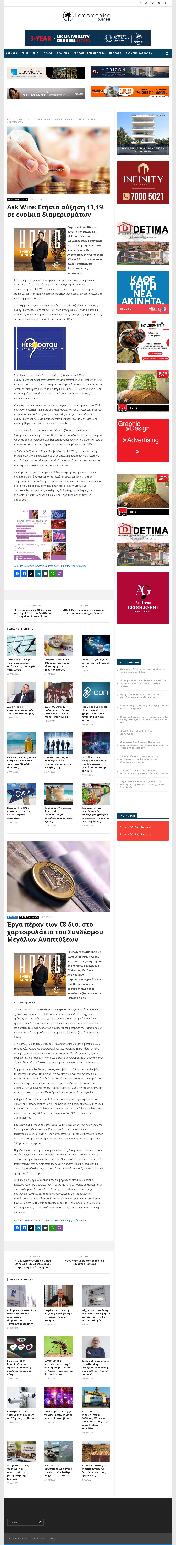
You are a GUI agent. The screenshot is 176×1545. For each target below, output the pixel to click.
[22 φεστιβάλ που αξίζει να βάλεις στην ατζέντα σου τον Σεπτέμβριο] (58, 1397)
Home (10, 119)
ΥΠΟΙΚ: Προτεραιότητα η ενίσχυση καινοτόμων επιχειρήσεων (84, 610)
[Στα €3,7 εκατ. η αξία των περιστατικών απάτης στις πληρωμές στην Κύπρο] (21, 645)
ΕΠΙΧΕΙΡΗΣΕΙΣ (30, 53)
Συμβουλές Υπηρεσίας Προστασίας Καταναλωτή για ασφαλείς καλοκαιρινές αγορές (58, 814)
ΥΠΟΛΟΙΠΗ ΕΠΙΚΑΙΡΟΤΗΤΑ (89, 53)
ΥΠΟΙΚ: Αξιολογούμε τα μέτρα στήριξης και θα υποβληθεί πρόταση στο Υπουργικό (33, 1262)
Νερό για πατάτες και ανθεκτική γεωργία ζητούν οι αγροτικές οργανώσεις (94, 1470)
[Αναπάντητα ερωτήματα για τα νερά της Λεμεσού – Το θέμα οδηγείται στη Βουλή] (58, 1451)
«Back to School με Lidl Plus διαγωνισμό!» (136, 732)
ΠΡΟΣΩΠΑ (115, 53)
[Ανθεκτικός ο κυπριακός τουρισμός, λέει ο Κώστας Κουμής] (21, 692)
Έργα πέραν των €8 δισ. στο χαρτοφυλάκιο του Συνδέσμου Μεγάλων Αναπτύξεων (33, 611)
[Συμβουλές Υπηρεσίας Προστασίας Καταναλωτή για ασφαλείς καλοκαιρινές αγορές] (58, 794)
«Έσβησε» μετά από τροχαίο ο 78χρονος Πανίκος (84, 1260)
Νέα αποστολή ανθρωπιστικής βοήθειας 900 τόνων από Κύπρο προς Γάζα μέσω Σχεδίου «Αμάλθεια (95, 1420)
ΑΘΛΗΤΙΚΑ (63, 53)
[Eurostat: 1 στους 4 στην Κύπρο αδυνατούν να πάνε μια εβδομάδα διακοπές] (21, 743)
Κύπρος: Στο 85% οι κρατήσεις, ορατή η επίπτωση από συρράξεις (19, 813)
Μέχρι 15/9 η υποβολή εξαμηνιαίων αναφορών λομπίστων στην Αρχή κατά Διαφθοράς (96, 1315)
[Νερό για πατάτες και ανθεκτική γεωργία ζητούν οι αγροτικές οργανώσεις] (96, 1451)
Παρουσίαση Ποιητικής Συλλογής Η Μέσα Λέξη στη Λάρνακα (144, 707)
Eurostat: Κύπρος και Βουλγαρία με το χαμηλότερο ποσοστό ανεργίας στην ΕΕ (57, 762)
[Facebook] (140, 3)
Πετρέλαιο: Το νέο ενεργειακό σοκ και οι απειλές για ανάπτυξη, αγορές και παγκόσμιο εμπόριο (95, 764)
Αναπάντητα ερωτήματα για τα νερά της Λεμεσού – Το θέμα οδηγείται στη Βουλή (58, 1470)
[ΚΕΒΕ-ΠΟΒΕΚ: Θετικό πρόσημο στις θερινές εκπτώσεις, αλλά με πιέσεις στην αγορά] (58, 692)
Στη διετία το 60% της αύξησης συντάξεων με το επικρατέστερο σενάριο (58, 1315)
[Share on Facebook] (17, 573)
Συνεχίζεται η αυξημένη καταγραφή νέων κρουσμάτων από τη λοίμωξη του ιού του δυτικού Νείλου (58, 1367)
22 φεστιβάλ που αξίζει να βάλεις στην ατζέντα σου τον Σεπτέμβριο (58, 1415)
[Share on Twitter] (31, 573)
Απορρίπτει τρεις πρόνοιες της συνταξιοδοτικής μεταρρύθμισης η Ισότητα (18, 1472)
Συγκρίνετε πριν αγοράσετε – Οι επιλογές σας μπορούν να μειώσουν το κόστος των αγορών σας (95, 814)
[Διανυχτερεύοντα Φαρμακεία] (165, 3)
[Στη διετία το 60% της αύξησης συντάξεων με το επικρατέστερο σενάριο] (58, 1296)
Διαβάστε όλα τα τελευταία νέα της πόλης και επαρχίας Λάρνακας (50, 565)
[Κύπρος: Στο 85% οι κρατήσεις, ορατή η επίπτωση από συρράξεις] (21, 794)
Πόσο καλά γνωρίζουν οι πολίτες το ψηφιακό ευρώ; (95, 663)
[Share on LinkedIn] (38, 573)
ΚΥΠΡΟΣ (12, 917)
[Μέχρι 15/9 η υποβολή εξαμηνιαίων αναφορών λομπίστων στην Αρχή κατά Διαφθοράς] (96, 1296)
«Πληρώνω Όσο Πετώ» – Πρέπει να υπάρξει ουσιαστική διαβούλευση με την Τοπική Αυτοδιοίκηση (144, 745)
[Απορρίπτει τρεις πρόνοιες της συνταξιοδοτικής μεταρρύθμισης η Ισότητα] (21, 1451)
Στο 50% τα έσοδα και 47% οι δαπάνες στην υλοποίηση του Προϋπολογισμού (57, 664)
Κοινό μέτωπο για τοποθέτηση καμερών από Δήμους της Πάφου (21, 1415)
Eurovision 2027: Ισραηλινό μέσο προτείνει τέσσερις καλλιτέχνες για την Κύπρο (19, 1367)
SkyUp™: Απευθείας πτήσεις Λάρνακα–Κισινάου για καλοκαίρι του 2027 (142, 696)
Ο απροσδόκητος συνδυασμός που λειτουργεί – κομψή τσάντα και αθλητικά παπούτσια (139, 759)
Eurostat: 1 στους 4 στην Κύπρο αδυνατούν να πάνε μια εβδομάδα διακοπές (21, 762)
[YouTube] (146, 3)
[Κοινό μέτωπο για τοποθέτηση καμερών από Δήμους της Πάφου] (21, 1397)
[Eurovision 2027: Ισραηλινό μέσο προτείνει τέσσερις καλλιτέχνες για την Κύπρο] (21, 1347)
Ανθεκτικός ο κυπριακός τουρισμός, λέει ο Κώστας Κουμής (20, 710)
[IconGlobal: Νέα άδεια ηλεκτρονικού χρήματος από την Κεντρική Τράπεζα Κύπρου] (96, 692)
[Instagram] (159, 3)
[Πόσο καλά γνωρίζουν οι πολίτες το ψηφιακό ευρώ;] (96, 645)
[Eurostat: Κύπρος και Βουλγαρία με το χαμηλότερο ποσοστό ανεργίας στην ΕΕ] (58, 743)
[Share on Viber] (59, 573)
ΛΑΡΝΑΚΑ (11, 53)
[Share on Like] (24, 573)
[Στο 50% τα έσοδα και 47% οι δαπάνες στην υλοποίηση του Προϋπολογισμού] (58, 645)
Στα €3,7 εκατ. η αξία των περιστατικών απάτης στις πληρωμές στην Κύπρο (21, 664)
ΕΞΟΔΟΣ (47, 53)
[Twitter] (153, 3)
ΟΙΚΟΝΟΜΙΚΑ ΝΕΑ (42, 119)
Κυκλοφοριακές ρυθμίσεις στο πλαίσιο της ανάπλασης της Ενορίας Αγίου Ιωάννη (143, 683)
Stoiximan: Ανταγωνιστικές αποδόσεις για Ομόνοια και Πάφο (142, 670)
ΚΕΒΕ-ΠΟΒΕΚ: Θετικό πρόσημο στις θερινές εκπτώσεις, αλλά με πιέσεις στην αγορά (57, 711)
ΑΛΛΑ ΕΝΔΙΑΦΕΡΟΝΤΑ (139, 53)
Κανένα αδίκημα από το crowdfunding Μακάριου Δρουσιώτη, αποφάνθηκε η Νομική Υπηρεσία (95, 1367)
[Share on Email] (45, 573)
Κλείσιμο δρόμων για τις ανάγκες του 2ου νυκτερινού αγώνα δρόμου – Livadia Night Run (144, 720)
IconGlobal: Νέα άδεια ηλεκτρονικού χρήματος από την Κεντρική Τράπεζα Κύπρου (94, 713)
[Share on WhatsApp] (52, 573)
